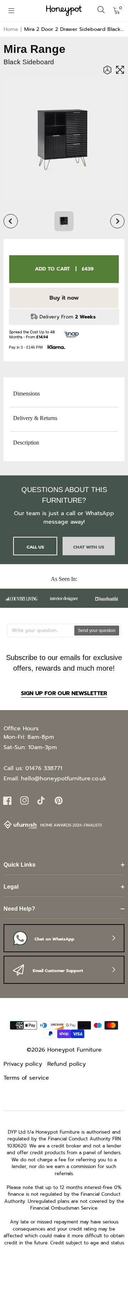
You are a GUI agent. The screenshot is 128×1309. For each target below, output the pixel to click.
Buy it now (64, 298)
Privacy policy (23, 1064)
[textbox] (41, 630)
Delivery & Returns (35, 418)
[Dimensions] (109, 70)
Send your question (97, 630)
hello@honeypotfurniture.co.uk (63, 778)
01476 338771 (43, 768)
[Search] (101, 11)
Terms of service (26, 1078)
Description (26, 443)
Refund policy (66, 1064)
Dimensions (26, 394)
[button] (11, 10)
